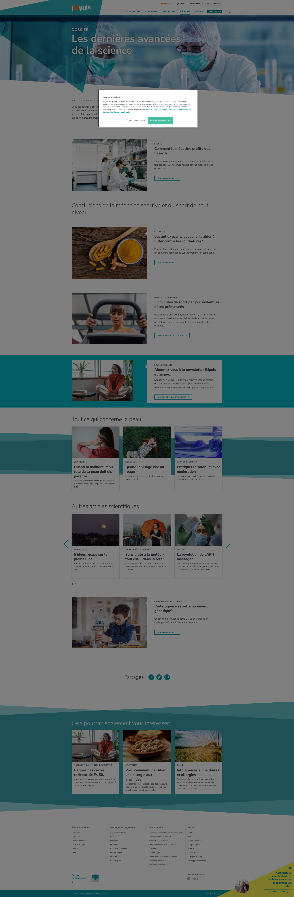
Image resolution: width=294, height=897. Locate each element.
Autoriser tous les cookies (161, 120)
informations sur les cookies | (157, 109)
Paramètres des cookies (136, 120)
